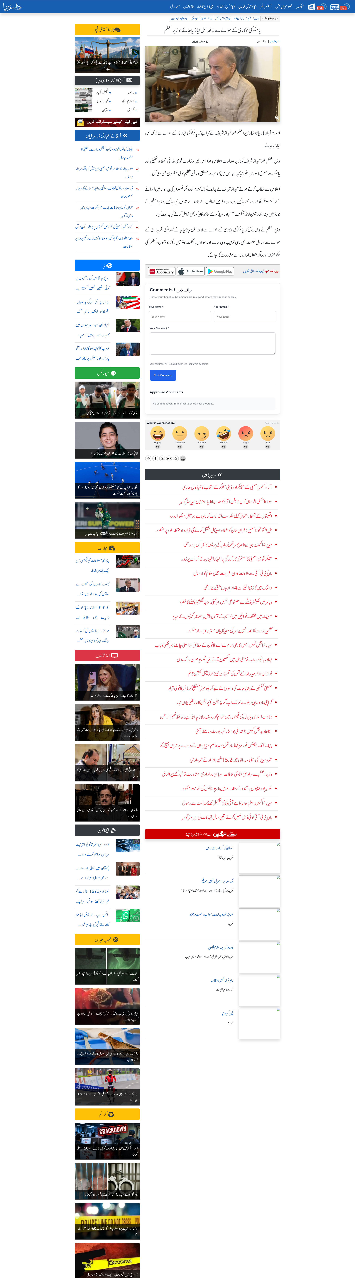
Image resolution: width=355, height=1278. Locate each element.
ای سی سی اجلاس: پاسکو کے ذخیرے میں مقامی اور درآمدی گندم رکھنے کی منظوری (92, 617)
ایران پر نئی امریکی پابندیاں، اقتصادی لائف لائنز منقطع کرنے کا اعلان (92, 311)
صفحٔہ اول (176, 6)
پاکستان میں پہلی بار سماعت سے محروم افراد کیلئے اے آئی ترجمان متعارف (92, 878)
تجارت (103, 548)
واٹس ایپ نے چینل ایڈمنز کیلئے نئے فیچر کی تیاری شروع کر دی (92, 925)
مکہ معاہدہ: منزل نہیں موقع (217, 881)
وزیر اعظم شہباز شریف (246, 18)
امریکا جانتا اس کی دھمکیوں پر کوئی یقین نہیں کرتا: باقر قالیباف (92, 288)
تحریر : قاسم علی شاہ (224, 990)
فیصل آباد (102, 92)
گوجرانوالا (103, 101)
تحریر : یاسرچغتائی (225, 858)
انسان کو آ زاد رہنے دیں (219, 848)
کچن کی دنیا (227, 1013)
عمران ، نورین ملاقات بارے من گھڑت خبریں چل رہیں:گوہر (106, 211)
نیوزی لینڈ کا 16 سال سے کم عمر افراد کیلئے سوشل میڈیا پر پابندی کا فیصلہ (92, 901)
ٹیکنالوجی (103, 831)
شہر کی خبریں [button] (245, 6)
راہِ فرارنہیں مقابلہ (222, 980)
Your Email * (221, 306)
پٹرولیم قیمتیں (179, 18)
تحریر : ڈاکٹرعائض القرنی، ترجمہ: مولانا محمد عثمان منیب (209, 957)
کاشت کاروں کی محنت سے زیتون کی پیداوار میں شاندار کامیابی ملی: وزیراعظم (92, 594)
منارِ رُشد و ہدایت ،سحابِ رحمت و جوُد (211, 914)
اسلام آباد (128, 101)
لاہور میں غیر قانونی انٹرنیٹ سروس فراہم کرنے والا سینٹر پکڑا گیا (92, 854)
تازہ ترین (188, 6)
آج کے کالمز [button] (223, 6)
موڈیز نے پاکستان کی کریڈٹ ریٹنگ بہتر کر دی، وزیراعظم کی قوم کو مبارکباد (92, 641)
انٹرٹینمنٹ (103, 656)
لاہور (131, 92)
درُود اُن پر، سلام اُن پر (220, 947)
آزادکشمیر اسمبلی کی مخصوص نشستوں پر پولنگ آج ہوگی (104, 227)
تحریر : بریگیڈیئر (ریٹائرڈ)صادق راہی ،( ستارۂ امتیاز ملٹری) (207, 891)
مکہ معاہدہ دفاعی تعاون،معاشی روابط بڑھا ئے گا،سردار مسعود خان (104, 192)
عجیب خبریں (103, 940)
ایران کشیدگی (222, 18)
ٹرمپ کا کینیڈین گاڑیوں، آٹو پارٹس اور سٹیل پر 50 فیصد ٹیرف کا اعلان (92, 358)
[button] (79, 55)
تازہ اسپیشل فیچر (104, 30)
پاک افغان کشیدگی (201, 18)
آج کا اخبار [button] (202, 6)
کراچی (130, 110)
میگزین (299, 6)
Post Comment (163, 375)
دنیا (104, 266)
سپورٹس (103, 373)
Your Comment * (159, 328)
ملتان (105, 110)
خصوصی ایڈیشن (284, 6)
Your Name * (156, 306)
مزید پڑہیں (209, 475)
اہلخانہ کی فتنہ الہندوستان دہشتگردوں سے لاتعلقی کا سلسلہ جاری (107, 153)
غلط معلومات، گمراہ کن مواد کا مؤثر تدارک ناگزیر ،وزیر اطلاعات (104, 242)
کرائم (102, 1115)
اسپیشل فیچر (266, 6)
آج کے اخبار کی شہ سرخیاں (103, 136)
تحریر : (230, 924)
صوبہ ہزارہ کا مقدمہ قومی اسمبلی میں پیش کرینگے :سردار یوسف (104, 172)
